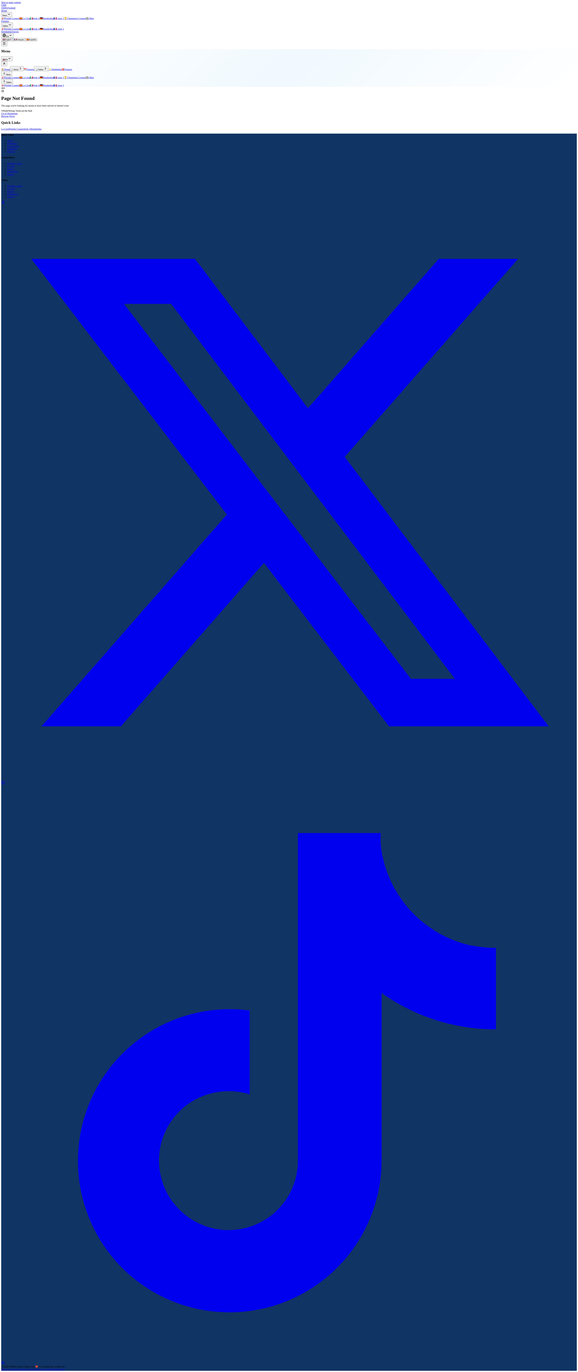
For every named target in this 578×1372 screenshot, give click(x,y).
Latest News (13, 146)
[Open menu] (4, 43)
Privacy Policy (28, 1369)
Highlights (6, 31)
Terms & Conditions (44, 1369)
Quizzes (15, 31)
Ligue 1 (11, 174)
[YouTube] (3, 1364)
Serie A (27, 129)
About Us (6, 1369)
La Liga (5, 129)
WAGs (10, 140)
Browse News (8, 116)
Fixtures (5, 21)
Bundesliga (36, 129)
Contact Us (16, 1369)
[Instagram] (3, 783)
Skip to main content (11, 2)
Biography (12, 143)
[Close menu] (4, 63)
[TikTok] (289, 1359)
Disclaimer (59, 1369)
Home (4, 10)
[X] (289, 779)
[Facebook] (3, 203)
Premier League (16, 129)
